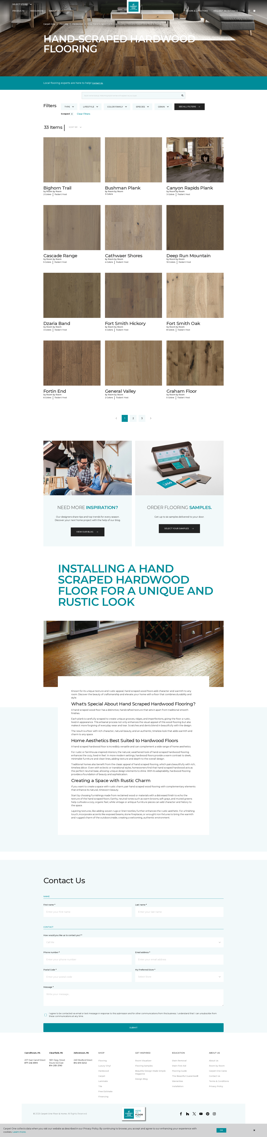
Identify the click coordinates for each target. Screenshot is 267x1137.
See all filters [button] (187, 106)
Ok (221, 1130)
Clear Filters (83, 114)
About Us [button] (54, 11)
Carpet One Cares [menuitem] (218, 1071)
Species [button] (140, 106)
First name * (49, 905)
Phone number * (51, 952)
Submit (133, 1027)
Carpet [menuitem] (101, 1076)
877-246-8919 (31, 1063)
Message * (48, 987)
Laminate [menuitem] (103, 1081)
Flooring (64, 24)
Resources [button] (36, 11)
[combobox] (131, 95)
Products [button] (18, 11)
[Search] (182, 95)
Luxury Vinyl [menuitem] (104, 1066)
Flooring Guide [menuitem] (179, 1071)
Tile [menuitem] (100, 1086)
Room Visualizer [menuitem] (143, 1060)
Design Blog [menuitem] (141, 1079)
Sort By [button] (73, 127)
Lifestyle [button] (88, 106)
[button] (244, 11)
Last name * (141, 905)
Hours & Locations (197, 11)
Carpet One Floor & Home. (54, 1113)
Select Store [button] (20, 4)
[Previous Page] (116, 418)
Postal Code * (49, 970)
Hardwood (77, 24)
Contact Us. (97, 83)
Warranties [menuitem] (177, 1081)
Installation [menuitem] (177, 1086)
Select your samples (176, 528)
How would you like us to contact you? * (62, 935)
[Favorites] (249, 11)
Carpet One (49, 24)
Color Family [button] (115, 106)
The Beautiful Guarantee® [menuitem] (185, 1076)
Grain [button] (161, 106)
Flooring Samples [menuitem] (144, 1066)
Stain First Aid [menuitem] (179, 1066)
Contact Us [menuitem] (214, 1076)
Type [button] (67, 106)
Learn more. (19, 1132)
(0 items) (254, 11)
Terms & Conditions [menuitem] (219, 1081)
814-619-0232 (80, 1063)
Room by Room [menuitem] (217, 1066)
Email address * (142, 952)
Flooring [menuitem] (102, 1060)
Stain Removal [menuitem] (179, 1060)
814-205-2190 (55, 1065)
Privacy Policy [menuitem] (216, 1086)
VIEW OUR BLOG (84, 532)
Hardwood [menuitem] (103, 1071)
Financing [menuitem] (103, 1096)
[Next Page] (150, 418)
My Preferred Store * (145, 970)
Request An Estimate (225, 11)
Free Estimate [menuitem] (105, 1091)
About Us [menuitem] (213, 1060)
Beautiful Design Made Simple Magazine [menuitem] (150, 1072)
